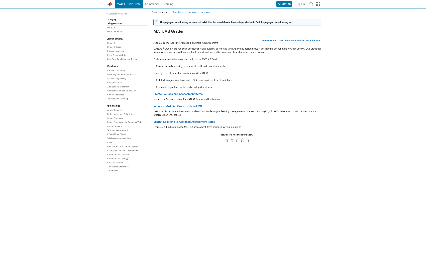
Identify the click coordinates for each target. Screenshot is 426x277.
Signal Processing (115, 118)
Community (152, 4)
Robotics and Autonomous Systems (123, 146)
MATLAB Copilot (114, 32)
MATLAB (111, 28)
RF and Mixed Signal (116, 134)
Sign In (301, 4)
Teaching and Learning (117, 99)
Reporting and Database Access (121, 74)
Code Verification (115, 163)
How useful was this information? (237, 135)
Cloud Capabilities (115, 95)
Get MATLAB (284, 4)
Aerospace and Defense (117, 167)
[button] (311, 4)
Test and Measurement (117, 130)
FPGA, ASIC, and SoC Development (122, 150)
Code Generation (114, 83)
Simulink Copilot (114, 47)
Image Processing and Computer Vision (125, 122)
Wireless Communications (119, 138)
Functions (178, 12)
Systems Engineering (116, 78)
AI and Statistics (114, 110)
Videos (192, 12)
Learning (168, 4)
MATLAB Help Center (129, 4)
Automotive (112, 171)
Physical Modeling (115, 51)
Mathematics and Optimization (121, 114)
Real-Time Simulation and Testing (122, 59)
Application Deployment (118, 87)
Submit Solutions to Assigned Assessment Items (184, 121)
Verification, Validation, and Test (121, 91)
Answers (205, 12)
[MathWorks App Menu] (318, 4)
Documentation (160, 12)
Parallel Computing (116, 70)
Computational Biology (117, 159)
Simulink (111, 43)
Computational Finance (118, 154)
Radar (110, 142)
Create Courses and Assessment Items (178, 94)
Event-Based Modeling (117, 55)
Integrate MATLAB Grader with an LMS (177, 106)
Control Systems (114, 126)
